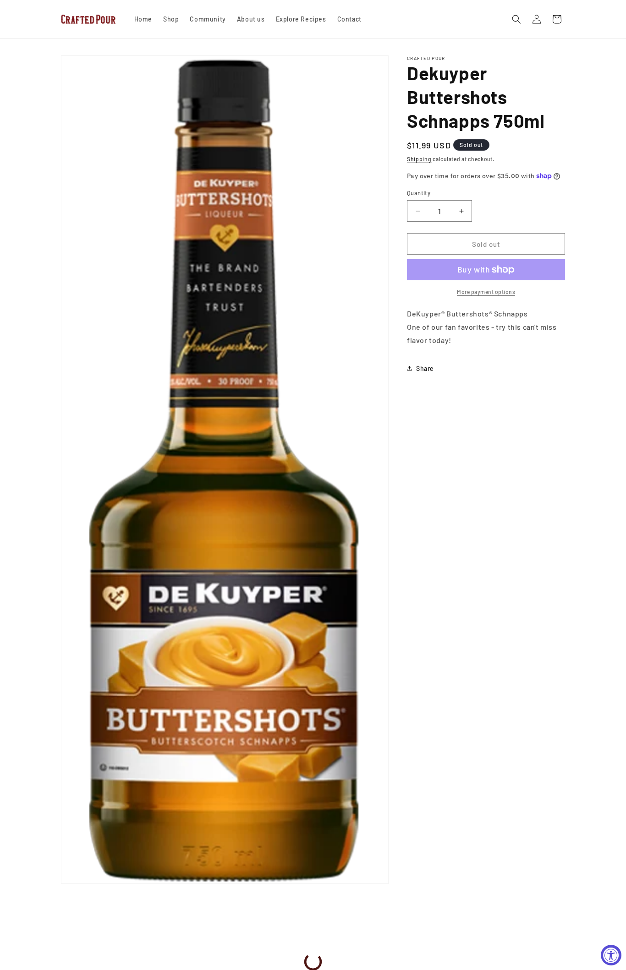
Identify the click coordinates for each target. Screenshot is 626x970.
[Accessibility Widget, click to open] (611, 955)
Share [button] (425, 368)
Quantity (418, 192)
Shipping (419, 159)
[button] (516, 19)
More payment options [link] (486, 292)
